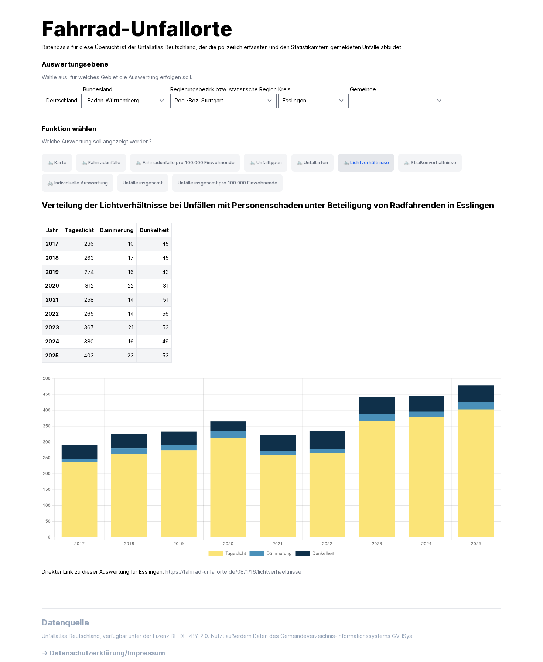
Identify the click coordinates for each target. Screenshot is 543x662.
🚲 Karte (56, 162)
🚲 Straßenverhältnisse (430, 162)
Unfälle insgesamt (143, 183)
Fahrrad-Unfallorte (137, 29)
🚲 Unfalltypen (265, 162)
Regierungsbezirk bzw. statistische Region (223, 89)
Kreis (284, 89)
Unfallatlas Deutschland (167, 47)
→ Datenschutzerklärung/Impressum (103, 653)
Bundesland (97, 89)
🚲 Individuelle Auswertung (77, 183)
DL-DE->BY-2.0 (189, 636)
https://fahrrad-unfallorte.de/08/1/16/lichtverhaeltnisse (233, 571)
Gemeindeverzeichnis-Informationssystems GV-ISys (346, 636)
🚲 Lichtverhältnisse (366, 162)
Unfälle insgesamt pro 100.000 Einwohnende (227, 183)
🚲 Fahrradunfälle (100, 162)
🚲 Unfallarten (312, 162)
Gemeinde (363, 89)
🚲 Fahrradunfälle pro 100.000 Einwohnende (185, 162)
